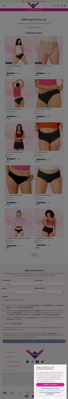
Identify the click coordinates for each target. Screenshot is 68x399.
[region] (50, 381)
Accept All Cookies (50, 384)
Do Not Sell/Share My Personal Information (50, 393)
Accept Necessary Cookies (50, 388)
